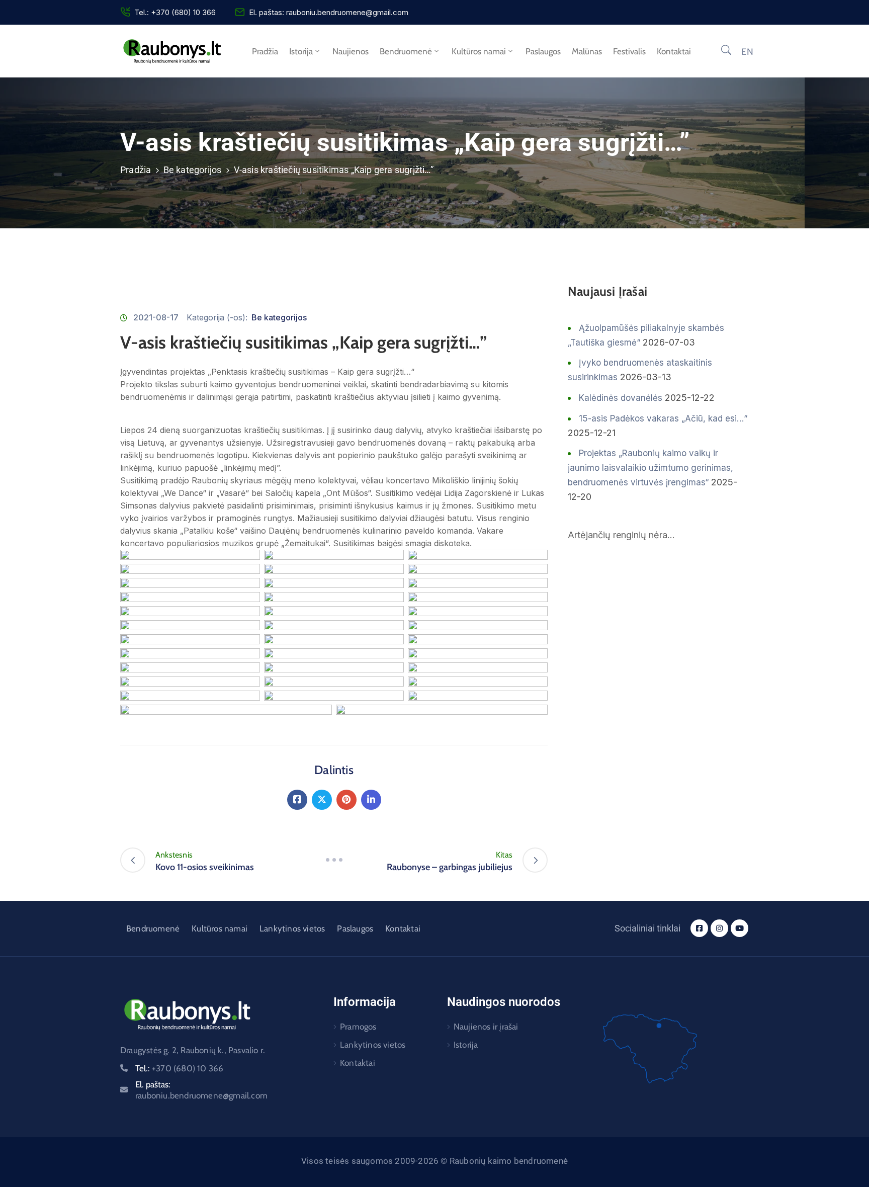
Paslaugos (543, 51)
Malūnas (587, 51)
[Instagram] (719, 928)
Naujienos (350, 51)
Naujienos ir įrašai (486, 1027)
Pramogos (358, 1027)
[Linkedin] (371, 800)
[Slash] (333, 860)
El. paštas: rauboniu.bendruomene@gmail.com (328, 12)
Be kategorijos (192, 169)
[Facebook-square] (699, 928)
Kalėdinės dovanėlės (620, 398)
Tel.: (179, 1068)
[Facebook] (297, 800)
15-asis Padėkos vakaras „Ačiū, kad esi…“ (663, 418)
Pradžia (265, 51)
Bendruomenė (406, 51)
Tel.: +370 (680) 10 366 (175, 12)
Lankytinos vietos (292, 928)
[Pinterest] (346, 800)
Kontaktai (674, 51)
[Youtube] (739, 928)
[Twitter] (322, 800)
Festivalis (629, 51)
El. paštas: (201, 1089)
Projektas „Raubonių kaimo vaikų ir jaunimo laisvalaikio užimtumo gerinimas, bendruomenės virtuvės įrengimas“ (650, 467)
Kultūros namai (479, 51)
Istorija (301, 51)
